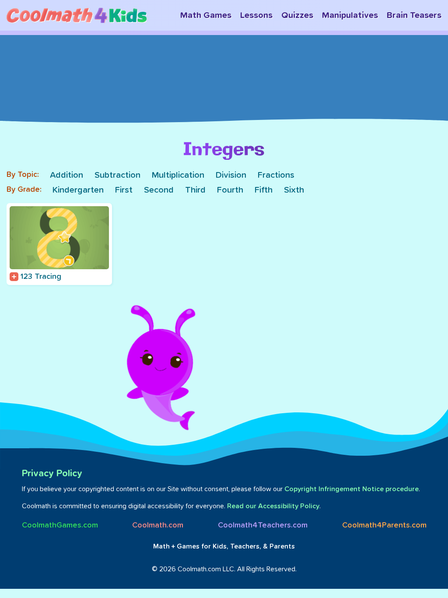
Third (195, 190)
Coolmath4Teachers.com (263, 525)
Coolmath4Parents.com (384, 525)
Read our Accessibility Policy (273, 506)
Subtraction (117, 175)
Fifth (264, 190)
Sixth (294, 190)
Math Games (205, 15)
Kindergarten (78, 190)
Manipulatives (350, 15)
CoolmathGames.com (60, 525)
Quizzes (297, 15)
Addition (66, 175)
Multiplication (178, 175)
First (124, 190)
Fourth (230, 190)
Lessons (256, 15)
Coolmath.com (157, 525)
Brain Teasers (414, 15)
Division (231, 175)
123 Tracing (41, 277)
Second (159, 190)
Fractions (276, 175)
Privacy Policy (52, 473)
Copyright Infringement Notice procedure (351, 488)
